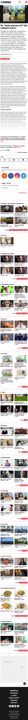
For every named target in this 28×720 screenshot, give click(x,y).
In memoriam (5, 457)
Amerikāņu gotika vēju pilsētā (20, 535)
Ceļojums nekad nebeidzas (5, 535)
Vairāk (6, 230)
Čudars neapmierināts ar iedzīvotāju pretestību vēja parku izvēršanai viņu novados (7, 380)
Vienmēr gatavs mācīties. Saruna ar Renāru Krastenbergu (20, 296)
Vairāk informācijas (22, 152)
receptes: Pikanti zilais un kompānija (6, 599)
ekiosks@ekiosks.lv (14, 718)
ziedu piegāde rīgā (7, 661)
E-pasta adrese (5, 187)
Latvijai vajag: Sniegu (6, 567)
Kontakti (14, 702)
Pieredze (4, 425)
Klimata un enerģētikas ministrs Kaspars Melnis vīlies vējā (7, 365)
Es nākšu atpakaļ (7, 467)
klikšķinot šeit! (17, 147)
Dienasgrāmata (5, 58)
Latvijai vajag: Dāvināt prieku (20, 567)
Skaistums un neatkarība (19, 447)
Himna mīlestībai (7, 435)
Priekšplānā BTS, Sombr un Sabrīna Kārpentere (21, 343)
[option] (14, 14)
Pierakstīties (22, 193)
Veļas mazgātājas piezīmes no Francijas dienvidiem (20, 646)
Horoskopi (14, 693)
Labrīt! (4, 275)
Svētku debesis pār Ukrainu (6, 645)
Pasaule (4, 319)
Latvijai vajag (6, 556)
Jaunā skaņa (5, 295)
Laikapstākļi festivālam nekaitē (7, 414)
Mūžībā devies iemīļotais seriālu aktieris (19, 480)
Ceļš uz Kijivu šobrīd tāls (6, 632)
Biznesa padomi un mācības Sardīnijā (20, 633)
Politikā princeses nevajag (19, 309)
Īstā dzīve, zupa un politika (19, 264)
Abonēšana (14, 690)
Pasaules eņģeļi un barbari (6, 309)
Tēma (3, 392)
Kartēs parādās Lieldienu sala (6, 225)
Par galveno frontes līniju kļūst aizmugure (6, 330)
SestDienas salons (7, 284)
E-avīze (14, 695)
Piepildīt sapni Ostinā (20, 546)
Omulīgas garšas (7, 611)
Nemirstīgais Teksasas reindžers (21, 468)
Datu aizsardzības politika (14, 714)
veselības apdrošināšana (12, 670)
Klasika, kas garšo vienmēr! (19, 611)
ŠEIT (2, 141)
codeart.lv (16, 716)
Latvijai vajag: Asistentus (19, 578)
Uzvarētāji (19, 275)
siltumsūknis (19, 677)
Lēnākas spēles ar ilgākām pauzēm (21, 403)
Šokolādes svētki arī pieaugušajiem (20, 214)
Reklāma (14, 700)
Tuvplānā (4, 491)
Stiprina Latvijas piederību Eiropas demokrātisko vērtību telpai (20, 365)
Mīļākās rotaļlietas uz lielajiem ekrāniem (6, 514)
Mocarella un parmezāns (19, 599)
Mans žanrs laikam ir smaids (6, 479)
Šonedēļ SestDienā (7, 253)
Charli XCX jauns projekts (19, 501)
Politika (4, 353)
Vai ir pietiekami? (5, 342)
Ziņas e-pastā (14, 698)
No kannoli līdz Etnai (6, 546)
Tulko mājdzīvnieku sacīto (20, 513)
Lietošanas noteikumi (14, 712)
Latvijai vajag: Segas (6, 578)
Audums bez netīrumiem (7, 245)
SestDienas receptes (8, 588)
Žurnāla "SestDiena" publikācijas (12, 203)
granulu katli (7, 675)
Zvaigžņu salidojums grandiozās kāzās (20, 415)
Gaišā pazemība (7, 213)
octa (21, 667)
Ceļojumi (4, 524)
